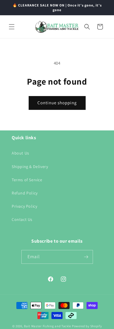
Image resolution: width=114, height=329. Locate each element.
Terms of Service (27, 179)
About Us (20, 153)
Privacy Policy (24, 206)
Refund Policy (25, 193)
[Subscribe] (86, 257)
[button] (11, 26)
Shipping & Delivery (30, 166)
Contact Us (22, 219)
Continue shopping (57, 102)
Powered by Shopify (87, 326)
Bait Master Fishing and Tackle (47, 326)
